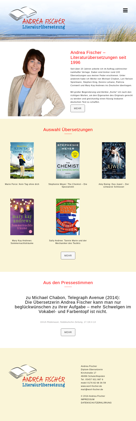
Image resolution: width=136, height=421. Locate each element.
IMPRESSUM (88, 399)
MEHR (77, 108)
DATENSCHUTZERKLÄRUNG (96, 403)
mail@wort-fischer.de (92, 389)
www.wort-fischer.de (91, 386)
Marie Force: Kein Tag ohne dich (22, 184)
